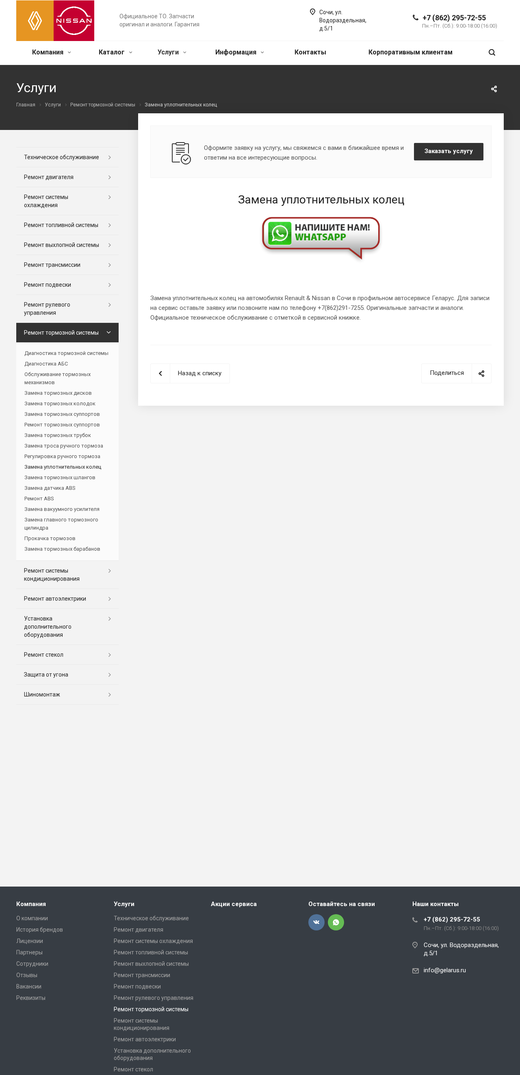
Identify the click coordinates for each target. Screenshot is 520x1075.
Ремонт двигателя (49, 177)
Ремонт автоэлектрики (55, 598)
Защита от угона (46, 674)
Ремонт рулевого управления (47, 308)
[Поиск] (492, 53)
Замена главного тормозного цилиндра (61, 524)
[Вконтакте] (316, 922)
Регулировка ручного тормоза (62, 456)
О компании (32, 918)
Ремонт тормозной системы (61, 332)
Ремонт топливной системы (61, 225)
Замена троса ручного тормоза (63, 446)
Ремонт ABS (39, 498)
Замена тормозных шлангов (59, 477)
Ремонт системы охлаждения (46, 201)
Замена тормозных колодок (59, 403)
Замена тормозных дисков (58, 393)
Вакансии (28, 986)
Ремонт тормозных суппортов (62, 425)
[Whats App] (336, 922)
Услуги (169, 52)
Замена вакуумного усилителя (62, 509)
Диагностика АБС (46, 364)
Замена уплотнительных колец (62, 467)
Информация (236, 52)
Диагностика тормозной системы (66, 353)
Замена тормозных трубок (57, 435)
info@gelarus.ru (445, 970)
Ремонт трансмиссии (52, 265)
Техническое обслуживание (61, 157)
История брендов (39, 929)
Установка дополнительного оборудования (48, 626)
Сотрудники (32, 963)
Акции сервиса (234, 904)
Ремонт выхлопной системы (61, 245)
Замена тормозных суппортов (62, 414)
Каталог (112, 52)
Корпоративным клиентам (410, 52)
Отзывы (26, 975)
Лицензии (29, 941)
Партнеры (29, 952)
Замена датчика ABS (49, 488)
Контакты (310, 52)
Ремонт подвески (47, 284)
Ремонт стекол (43, 654)
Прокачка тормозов (50, 538)
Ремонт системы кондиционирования (52, 574)
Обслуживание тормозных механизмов (57, 378)
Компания (48, 52)
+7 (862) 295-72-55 (454, 17)
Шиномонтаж (42, 694)
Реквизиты (31, 998)
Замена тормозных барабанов (62, 549)
